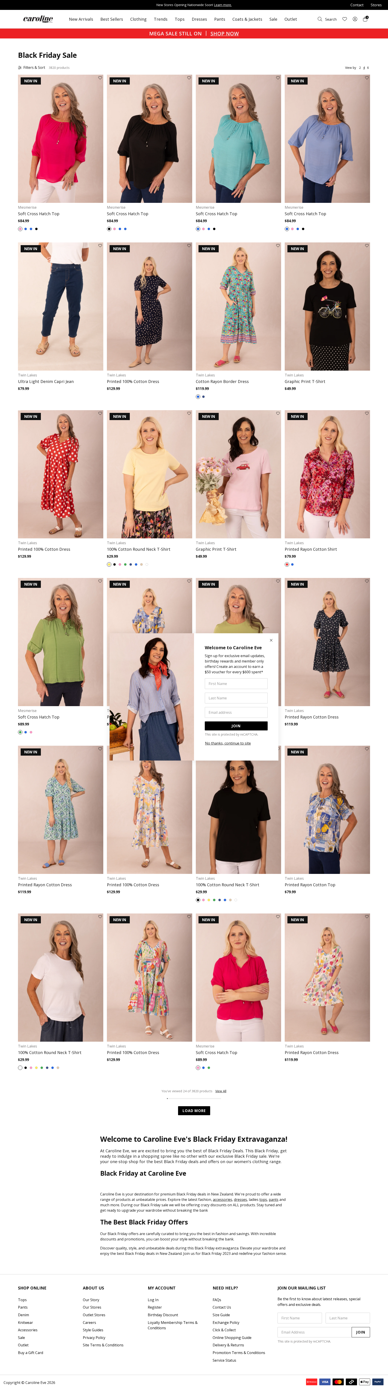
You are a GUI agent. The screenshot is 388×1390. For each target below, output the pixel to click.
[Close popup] (271, 640)
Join (236, 725)
